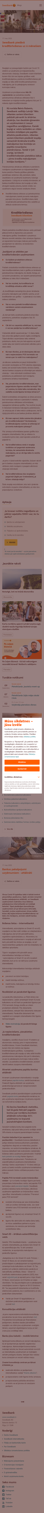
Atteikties (22, 762)
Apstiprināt (22, 769)
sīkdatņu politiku (30, 737)
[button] (22, 777)
